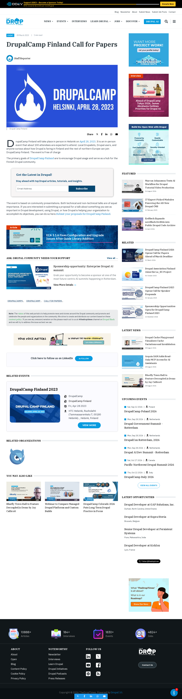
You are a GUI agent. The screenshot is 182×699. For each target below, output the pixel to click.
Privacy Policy (18, 678)
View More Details (63, 284)
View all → (112, 258)
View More (89, 425)
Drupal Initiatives (57, 668)
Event (10, 35)
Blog (117, 12)
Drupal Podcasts (57, 673)
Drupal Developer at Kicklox (142, 545)
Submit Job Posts (159, 12)
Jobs (117, 21)
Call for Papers (53, 301)
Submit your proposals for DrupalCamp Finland (83, 213)
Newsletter (125, 12)
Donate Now (168, 4)
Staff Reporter (22, 58)
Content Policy (19, 668)
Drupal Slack (109, 319)
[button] (92, 134)
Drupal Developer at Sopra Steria (145, 516)
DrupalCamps (15, 301)
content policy (15, 319)
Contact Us (147, 665)
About (134, 12)
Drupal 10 (116, 692)
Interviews (79, 21)
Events (61, 21)
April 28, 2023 (88, 141)
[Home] (14, 21)
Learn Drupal (99, 21)
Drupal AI (152, 21)
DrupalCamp (33, 301)
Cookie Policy (18, 673)
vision (20, 313)
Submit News (144, 12)
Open (14, 659)
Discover (131, 21)
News (47, 21)
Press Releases (56, 678)
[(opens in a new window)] (14, 3)
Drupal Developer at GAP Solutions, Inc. (149, 504)
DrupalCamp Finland (41, 158)
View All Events (148, 485)
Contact (172, 12)
